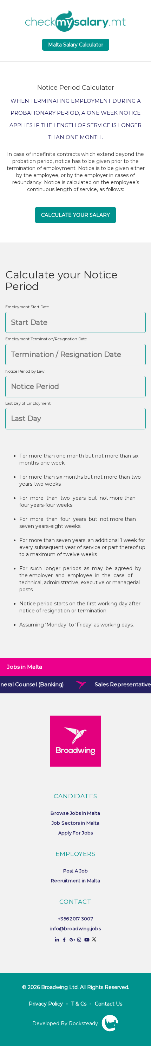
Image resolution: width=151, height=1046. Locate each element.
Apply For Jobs (75, 833)
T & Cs (78, 1004)
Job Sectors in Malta (75, 823)
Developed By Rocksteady (65, 1023)
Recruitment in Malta (75, 880)
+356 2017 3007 (75, 918)
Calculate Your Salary (75, 215)
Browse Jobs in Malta (75, 813)
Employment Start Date (27, 306)
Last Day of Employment (28, 403)
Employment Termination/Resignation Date (46, 338)
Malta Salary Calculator (75, 45)
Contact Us (108, 1004)
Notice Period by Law (25, 371)
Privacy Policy (46, 1004)
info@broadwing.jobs (75, 928)
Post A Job (75, 871)
